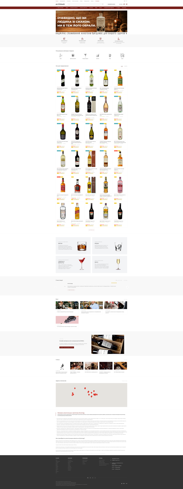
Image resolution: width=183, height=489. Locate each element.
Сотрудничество (70, 461)
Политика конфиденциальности (104, 463)
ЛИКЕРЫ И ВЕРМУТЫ (61, 262)
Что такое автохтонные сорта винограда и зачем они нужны (67, 326)
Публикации (84, 458)
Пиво (110, 58)
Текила (57, 467)
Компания (70, 458)
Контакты (69, 470)
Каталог (57, 458)
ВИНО (96, 262)
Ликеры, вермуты (85, 58)
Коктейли (83, 463)
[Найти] (103, 4)
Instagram (90, 478)
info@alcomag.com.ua (115, 460)
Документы (69, 467)
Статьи (83, 462)
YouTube (93, 478)
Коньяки (57, 462)
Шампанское (58, 461)
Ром (56, 472)
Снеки (122, 58)
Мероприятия (84, 461)
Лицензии (69, 466)
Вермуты (57, 471)
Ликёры (57, 466)
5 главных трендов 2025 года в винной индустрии (65, 311)
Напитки (97, 58)
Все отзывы (125, 280)
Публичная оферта (102, 462)
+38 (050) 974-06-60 (111, 4)
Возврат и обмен (101, 461)
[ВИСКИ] (82, 245)
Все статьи (125, 299)
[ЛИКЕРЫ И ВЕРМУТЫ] (82, 264)
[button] (85, 388)
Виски (57, 463)
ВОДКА (97, 243)
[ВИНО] (118, 264)
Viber (95, 478)
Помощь (100, 458)
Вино (61, 58)
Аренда (69, 463)
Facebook (88, 478)
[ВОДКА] (118, 245)
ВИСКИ (60, 243)
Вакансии (69, 462)
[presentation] (56, 287)
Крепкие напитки (73, 58)
